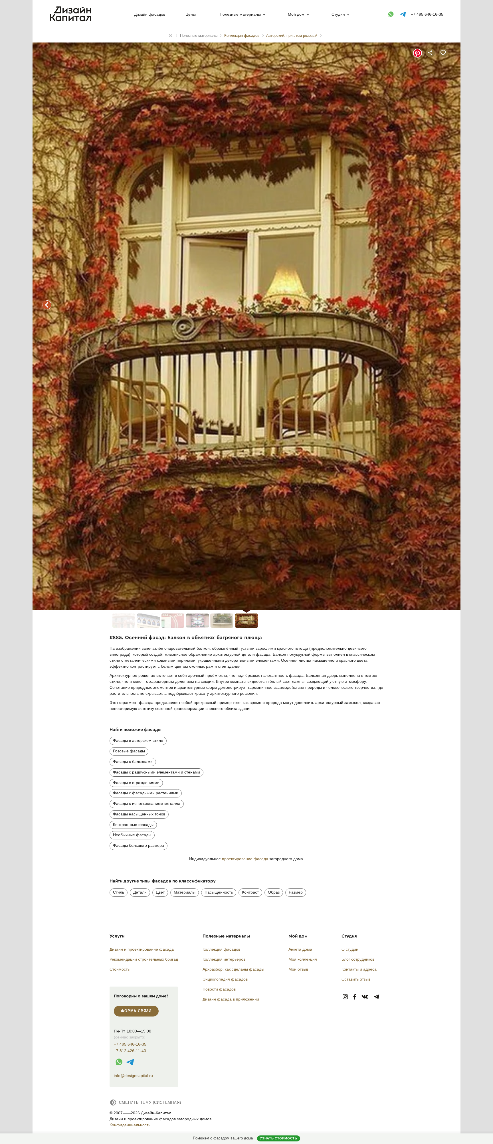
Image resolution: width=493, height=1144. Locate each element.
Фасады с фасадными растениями (145, 793)
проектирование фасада (245, 859)
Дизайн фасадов (149, 14)
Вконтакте (365, 997)
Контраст (250, 892)
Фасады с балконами (133, 761)
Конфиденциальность (130, 1125)
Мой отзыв (298, 969)
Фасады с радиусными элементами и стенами (156, 772)
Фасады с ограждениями (136, 782)
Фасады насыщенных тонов (139, 814)
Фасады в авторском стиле (138, 740)
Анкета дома (300, 949)
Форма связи (136, 1011)
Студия (338, 14)
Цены (190, 14)
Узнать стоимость (278, 1138)
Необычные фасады (132, 835)
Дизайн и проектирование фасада (142, 949)
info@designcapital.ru (133, 1075)
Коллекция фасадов (221, 949)
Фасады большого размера (138, 845)
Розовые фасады (129, 751)
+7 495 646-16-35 (427, 14)
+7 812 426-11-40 (130, 1051)
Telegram (377, 997)
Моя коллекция (302, 959)
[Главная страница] (72, 20)
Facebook (354, 997)
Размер (296, 892)
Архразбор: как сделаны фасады (233, 969)
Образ (274, 892)
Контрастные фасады (133, 824)
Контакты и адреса (359, 969)
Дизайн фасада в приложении (231, 999)
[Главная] (170, 36)
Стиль (118, 892)
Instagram (345, 997)
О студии (350, 949)
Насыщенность (219, 892)
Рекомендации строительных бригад (144, 959)
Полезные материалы (240, 14)
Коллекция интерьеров (224, 959)
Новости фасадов (219, 989)
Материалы (184, 892)
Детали (140, 892)
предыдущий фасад (46, 305)
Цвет (160, 892)
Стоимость (120, 969)
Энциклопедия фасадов (225, 979)
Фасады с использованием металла (146, 803)
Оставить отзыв (356, 979)
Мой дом (296, 14)
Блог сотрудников (358, 959)
